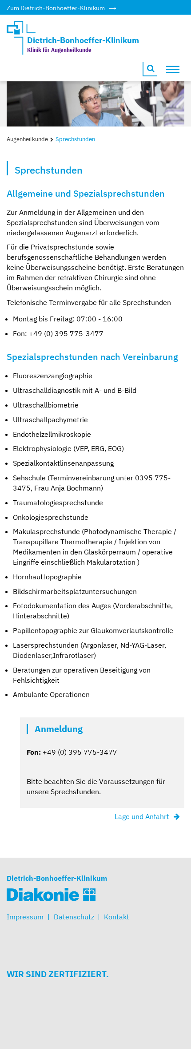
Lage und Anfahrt (142, 816)
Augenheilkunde (27, 139)
